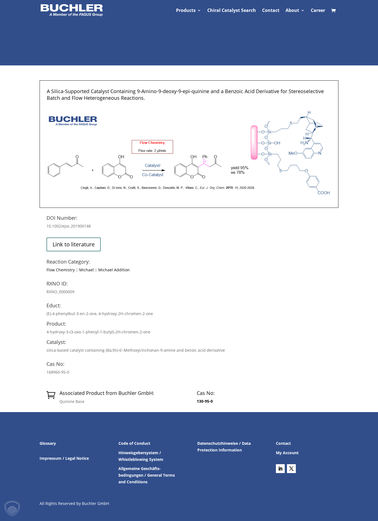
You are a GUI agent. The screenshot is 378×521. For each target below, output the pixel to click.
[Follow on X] (291, 468)
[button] (12, 509)
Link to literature (74, 244)
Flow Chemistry (60, 269)
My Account (287, 452)
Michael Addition (114, 269)
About (292, 10)
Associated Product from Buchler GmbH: (106, 393)
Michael (86, 269)
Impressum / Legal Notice (64, 458)
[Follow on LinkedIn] (280, 468)
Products (186, 10)
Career (318, 10)
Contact (270, 10)
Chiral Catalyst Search (231, 10)
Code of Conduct (134, 443)
